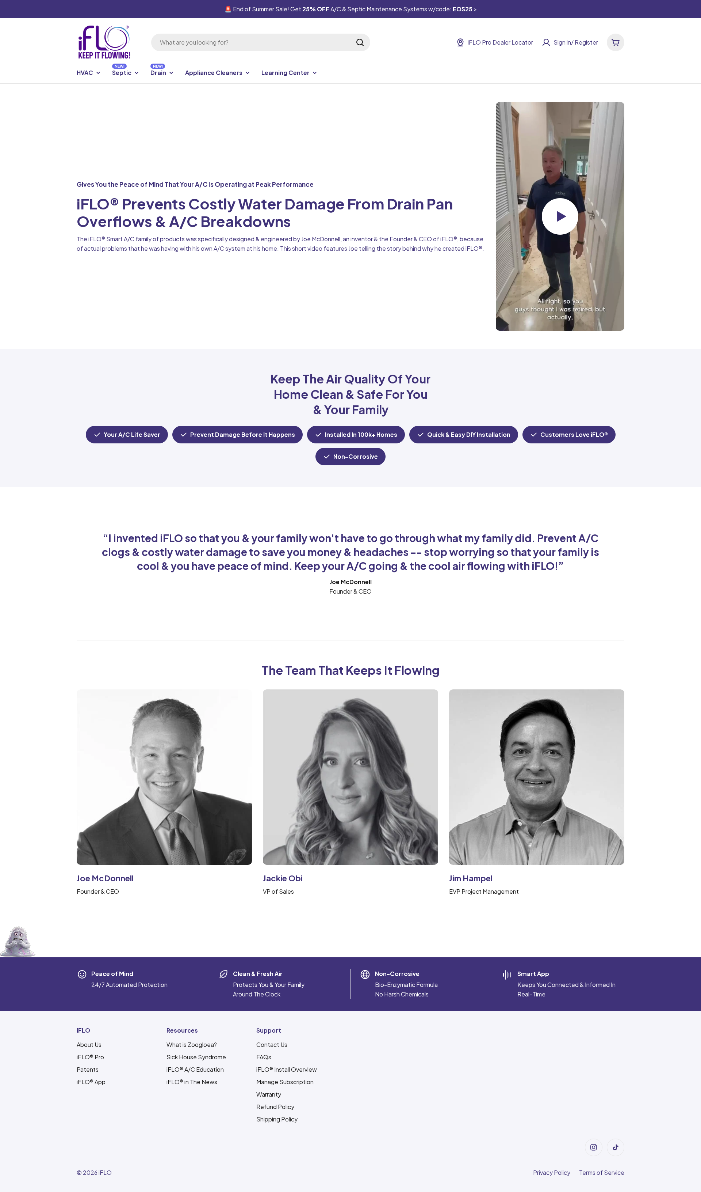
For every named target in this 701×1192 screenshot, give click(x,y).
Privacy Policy (551, 1172)
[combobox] (260, 42)
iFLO (105, 1172)
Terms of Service (601, 1172)
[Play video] (560, 216)
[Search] (360, 42)
